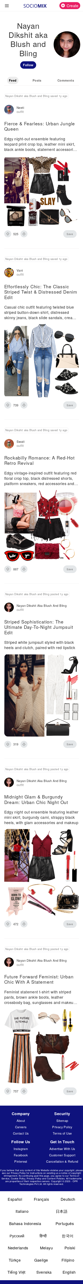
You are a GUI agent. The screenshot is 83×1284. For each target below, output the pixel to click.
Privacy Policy (62, 1127)
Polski (69, 1247)
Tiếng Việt (16, 1272)
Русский (17, 1235)
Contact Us (21, 1133)
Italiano (22, 1211)
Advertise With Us (62, 1148)
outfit (20, 111)
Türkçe (15, 1260)
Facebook (21, 1155)
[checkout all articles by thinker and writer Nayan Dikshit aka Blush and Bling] (9, 608)
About (21, 1120)
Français (41, 1199)
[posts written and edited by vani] (9, 272)
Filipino (68, 1260)
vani (20, 270)
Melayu (46, 1247)
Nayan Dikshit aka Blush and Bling (42, 605)
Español (15, 1199)
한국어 (67, 1235)
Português (65, 1223)
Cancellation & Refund (62, 1161)
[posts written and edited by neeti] (9, 109)
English (69, 1272)
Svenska (44, 1272)
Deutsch (68, 1199)
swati (20, 441)
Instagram (21, 1148)
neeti (20, 107)
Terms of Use (62, 1133)
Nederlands (18, 1247)
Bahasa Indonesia (25, 1223)
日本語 (61, 1211)
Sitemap (62, 1120)
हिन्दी (43, 1235)
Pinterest (20, 1161)
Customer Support (62, 1155)
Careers (21, 1127)
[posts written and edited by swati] (9, 444)
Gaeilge (41, 1260)
